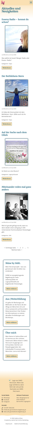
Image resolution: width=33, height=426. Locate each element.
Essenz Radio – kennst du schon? (15, 20)
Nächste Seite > (17, 250)
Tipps (10, 64)
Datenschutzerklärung (21, 424)
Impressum (9, 424)
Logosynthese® (13, 174)
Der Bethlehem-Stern (13, 76)
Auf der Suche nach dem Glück (14, 133)
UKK (10, 235)
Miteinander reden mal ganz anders (16, 188)
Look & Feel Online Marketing (19, 420)
